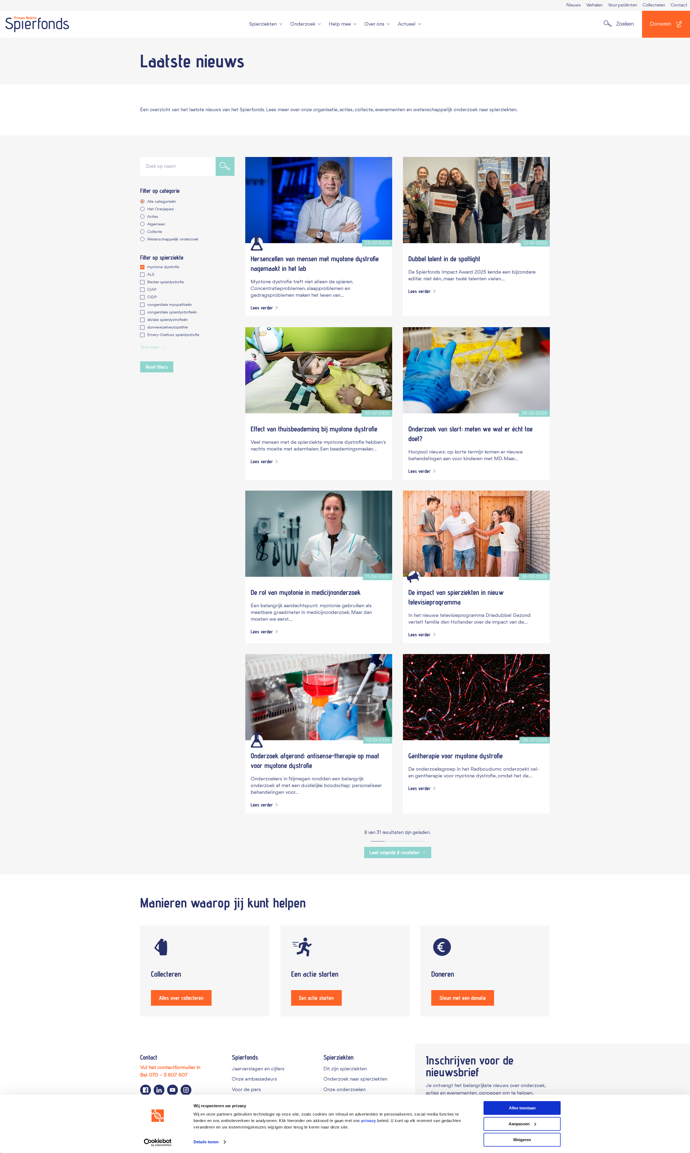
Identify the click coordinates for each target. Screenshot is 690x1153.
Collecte (154, 232)
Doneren (660, 24)
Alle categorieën (161, 202)
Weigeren (522, 1139)
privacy (368, 1120)
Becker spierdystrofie (165, 282)
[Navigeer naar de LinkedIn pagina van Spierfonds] (159, 1090)
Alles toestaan (522, 1108)
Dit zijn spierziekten (345, 1069)
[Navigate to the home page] (37, 24)
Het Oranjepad (160, 209)
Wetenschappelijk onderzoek (172, 239)
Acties (152, 217)
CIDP (152, 297)
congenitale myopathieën (169, 305)
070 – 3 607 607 (168, 1075)
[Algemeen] (414, 577)
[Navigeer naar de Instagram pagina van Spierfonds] (186, 1090)
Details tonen (206, 1142)
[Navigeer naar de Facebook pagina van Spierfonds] (145, 1090)
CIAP (151, 290)
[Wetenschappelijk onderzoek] (256, 243)
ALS (150, 275)
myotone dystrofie (163, 267)
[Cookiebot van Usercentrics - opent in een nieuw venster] (157, 1142)
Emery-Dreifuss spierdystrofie (173, 335)
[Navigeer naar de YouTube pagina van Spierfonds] (172, 1090)
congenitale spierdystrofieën (172, 312)
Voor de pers (246, 1089)
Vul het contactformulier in (170, 1067)
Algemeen (156, 224)
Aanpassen (519, 1123)
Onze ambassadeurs (254, 1079)
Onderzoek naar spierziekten (355, 1079)
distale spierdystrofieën (167, 320)
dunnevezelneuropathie (167, 328)
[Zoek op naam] (225, 166)
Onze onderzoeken (344, 1089)
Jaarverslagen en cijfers (258, 1069)
